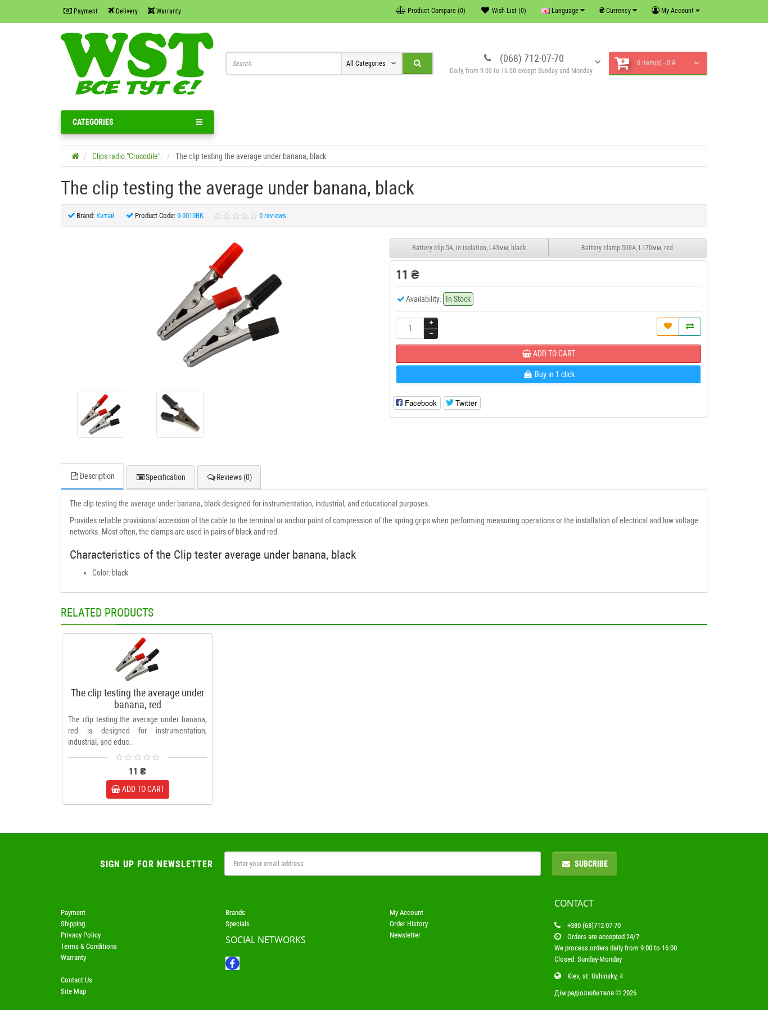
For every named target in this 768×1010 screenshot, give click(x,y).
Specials (237, 924)
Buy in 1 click (143, 677)
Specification (166, 477)
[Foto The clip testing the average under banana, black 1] (180, 414)
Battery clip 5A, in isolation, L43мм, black (469, 248)
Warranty (168, 11)
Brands (235, 912)
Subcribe (591, 863)
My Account (406, 912)
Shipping (73, 924)
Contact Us (76, 980)
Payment (85, 11)
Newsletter (405, 935)
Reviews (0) (234, 477)
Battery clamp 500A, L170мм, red (627, 248)
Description (97, 476)
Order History (409, 924)
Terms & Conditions (89, 946)
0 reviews (272, 215)
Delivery (126, 11)
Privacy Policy (81, 935)
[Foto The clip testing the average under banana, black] (219, 304)
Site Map (73, 991)
